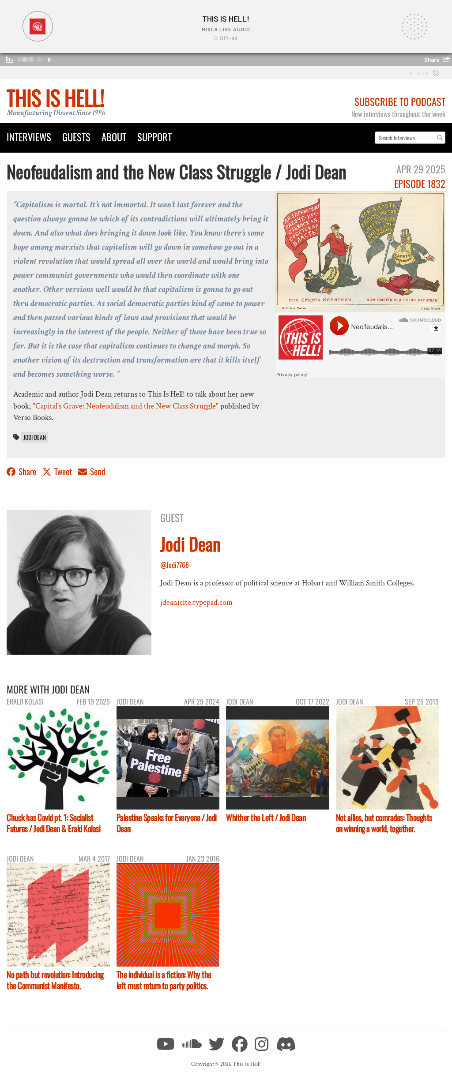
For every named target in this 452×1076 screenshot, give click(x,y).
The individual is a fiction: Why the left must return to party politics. (164, 980)
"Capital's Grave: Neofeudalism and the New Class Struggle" (125, 406)
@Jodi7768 (174, 564)
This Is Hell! (55, 97)
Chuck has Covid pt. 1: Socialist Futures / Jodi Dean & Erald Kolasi (53, 823)
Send (96, 471)
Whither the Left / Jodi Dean (265, 817)
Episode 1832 (419, 183)
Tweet (63, 471)
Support (154, 136)
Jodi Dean (34, 437)
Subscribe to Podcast (399, 101)
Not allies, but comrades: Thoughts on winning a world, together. (384, 823)
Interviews (29, 136)
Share (27, 471)
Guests (76, 136)
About (114, 136)
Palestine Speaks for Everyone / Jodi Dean (167, 823)
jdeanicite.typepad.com (196, 602)
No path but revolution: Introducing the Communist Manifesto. (55, 980)
